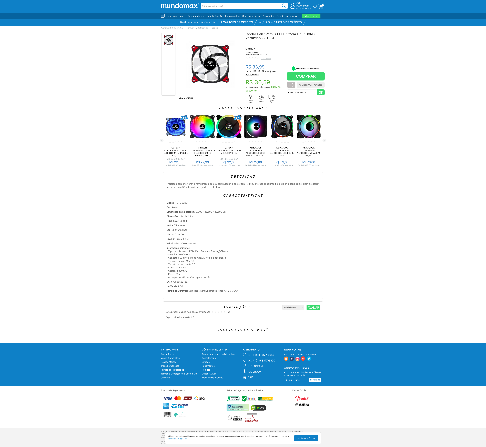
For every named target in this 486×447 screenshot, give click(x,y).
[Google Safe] (250, 399)
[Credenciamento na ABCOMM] (266, 399)
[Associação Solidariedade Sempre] (252, 418)
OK (321, 92)
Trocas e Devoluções (212, 377)
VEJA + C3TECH (186, 98)
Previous (162, 140)
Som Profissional (251, 16)
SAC (250, 377)
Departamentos (174, 16)
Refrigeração (203, 28)
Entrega (206, 362)
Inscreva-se (315, 380)
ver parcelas (252, 74)
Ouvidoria (165, 377)
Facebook (254, 371)
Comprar (306, 76)
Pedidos (206, 370)
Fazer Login (302, 5)
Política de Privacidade (172, 370)
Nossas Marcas (168, 362)
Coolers (215, 28)
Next (324, 140)
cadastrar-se (304, 8)
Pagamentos (208, 366)
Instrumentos (232, 16)
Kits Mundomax (196, 16)
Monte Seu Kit (215, 16)
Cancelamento (209, 358)
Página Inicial (166, 28)
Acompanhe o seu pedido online (218, 354)
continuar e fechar (306, 438)
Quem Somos (167, 354)
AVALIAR (313, 307)
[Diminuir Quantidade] (293, 86)
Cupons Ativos (209, 373)
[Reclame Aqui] (238, 408)
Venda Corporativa (287, 16)
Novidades (268, 16)
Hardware (191, 28)
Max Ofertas (311, 16)
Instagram (255, 366)
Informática (178, 28)
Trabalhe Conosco (170, 366)
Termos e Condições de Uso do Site (179, 373)
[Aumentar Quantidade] (293, 83)
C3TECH (250, 48)
